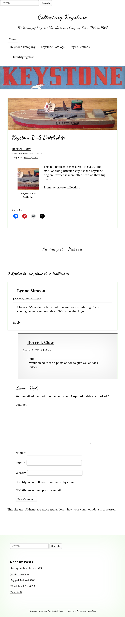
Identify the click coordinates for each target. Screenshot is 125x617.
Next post (75, 249)
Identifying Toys (23, 57)
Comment (23, 404)
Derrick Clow (21, 149)
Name (21, 453)
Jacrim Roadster (19, 574)
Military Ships (31, 157)
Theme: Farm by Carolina (82, 610)
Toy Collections (80, 47)
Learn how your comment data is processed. (87, 509)
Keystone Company (22, 47)
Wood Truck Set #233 (22, 586)
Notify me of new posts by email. (40, 490)
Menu (13, 39)
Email (20, 463)
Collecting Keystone (62, 17)
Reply (17, 322)
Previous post (53, 249)
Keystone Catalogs (52, 47)
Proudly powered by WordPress (46, 610)
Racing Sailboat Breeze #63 (26, 568)
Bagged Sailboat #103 (22, 580)
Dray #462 (16, 592)
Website (21, 473)
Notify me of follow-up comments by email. (46, 482)
